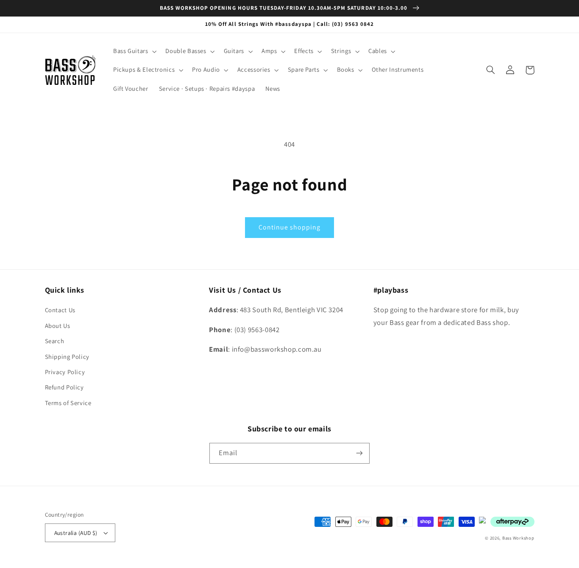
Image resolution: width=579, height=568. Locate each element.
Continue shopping (290, 227)
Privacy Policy (65, 372)
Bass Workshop (518, 538)
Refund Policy (64, 387)
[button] (134, 51)
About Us (57, 326)
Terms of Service (68, 403)
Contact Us (60, 310)
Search (54, 341)
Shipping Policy (67, 357)
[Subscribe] (359, 453)
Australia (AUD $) (75, 533)
